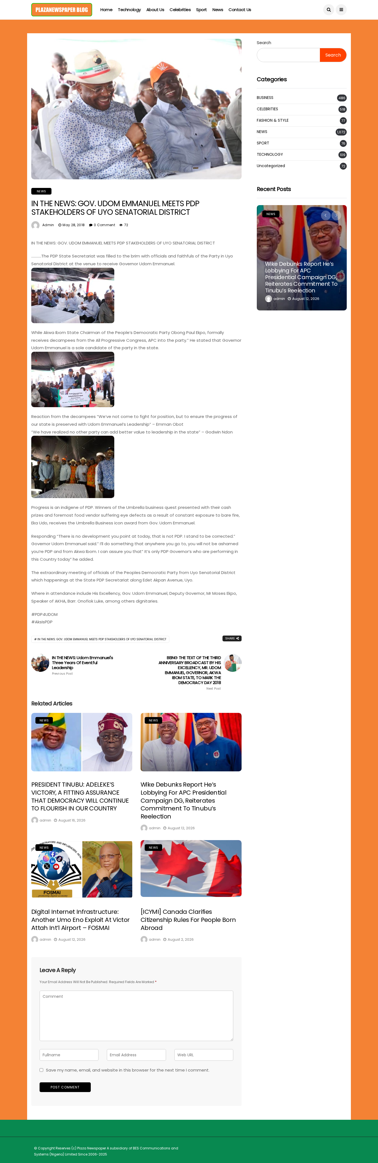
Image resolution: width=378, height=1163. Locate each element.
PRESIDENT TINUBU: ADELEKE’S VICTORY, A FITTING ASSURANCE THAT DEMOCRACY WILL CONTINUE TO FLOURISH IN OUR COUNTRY (80, 796)
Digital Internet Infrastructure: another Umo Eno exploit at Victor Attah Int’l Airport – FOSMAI (80, 919)
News (218, 9)
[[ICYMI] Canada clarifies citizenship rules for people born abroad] (191, 868)
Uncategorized (271, 166)
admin (48, 225)
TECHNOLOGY (270, 154)
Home (106, 9)
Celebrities (180, 9)
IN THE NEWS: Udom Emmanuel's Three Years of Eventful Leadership (82, 665)
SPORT (263, 143)
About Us (155, 9)
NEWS (41, 191)
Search (264, 42)
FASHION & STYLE (273, 120)
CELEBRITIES (267, 109)
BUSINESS (265, 97)
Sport (201, 9)
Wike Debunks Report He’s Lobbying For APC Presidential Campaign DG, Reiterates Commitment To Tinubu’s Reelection (183, 800)
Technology (129, 9)
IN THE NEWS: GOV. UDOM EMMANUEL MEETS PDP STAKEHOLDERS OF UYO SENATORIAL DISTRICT (101, 639)
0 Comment (104, 225)
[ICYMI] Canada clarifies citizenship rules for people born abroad (188, 919)
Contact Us (240, 9)
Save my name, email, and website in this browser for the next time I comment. (127, 1070)
